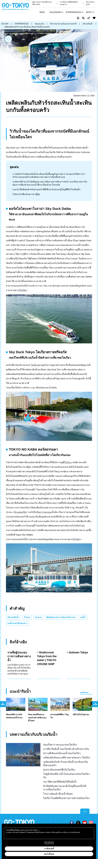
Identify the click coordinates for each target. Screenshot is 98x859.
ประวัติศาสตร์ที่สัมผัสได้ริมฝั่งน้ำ (60, 781)
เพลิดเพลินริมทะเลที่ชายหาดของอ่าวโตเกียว (66, 757)
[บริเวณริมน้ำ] (23, 745)
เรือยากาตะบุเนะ (44, 512)
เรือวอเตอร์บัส (19, 512)
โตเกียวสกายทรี (38, 365)
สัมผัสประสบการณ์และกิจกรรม (60, 617)
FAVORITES (94, 18)
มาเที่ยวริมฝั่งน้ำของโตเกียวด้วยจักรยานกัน (66, 749)
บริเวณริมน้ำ (13, 617)
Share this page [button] (88, 18)
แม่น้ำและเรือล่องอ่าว (17, 623)
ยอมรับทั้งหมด (49, 854)
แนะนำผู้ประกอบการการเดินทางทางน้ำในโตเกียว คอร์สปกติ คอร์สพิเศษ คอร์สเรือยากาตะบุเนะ (19, 663)
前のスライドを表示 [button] (3, 704)
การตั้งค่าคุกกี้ (49, 849)
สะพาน (38, 617)
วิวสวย (27, 617)
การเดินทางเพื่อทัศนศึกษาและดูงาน (69, 3)
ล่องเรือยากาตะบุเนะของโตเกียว (60, 744)
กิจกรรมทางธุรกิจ (90, 3)
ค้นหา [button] (83, 18)
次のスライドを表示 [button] (95, 704)
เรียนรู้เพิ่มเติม (49, 843)
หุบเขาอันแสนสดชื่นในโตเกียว (59, 769)
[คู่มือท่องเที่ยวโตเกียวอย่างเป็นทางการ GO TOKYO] (15, 7)
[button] (56, 12)
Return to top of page (85, 811)
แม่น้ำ (83, 617)
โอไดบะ (68, 462)
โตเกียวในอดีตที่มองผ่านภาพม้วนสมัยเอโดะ (66, 798)
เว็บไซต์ (22, 290)
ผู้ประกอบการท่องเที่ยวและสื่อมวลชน (42, 3)
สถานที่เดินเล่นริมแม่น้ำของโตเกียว (62, 753)
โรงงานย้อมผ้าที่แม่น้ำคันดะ (58, 793)
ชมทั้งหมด (84, 693)
